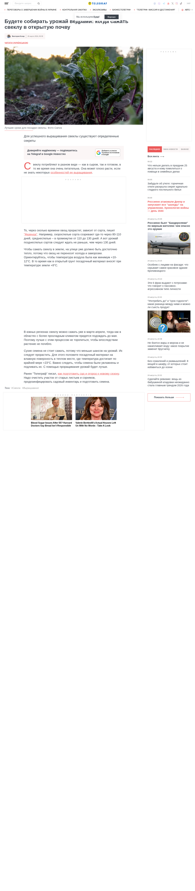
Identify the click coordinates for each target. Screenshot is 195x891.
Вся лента (153, 156)
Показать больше (164, 397)
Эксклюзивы (99, 10)
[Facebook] (155, 3)
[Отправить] (38, 3)
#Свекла (15, 388)
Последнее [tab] (154, 149)
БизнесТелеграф (121, 10)
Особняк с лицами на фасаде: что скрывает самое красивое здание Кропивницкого (168, 267)
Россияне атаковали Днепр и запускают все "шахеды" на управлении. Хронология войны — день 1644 (168, 206)
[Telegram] (164, 3)
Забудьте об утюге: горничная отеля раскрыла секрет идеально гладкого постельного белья (167, 186)
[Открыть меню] (6, 3)
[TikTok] (181, 3)
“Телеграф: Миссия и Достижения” (155, 10)
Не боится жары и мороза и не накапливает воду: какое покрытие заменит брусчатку (168, 345)
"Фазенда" (30, 234)
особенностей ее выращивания (71, 172)
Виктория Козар (18, 36)
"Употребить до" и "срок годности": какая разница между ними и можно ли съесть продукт (169, 304)
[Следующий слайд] (192, 10)
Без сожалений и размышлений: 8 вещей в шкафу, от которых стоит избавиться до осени (168, 364)
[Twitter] (173, 3)
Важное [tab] (185, 149)
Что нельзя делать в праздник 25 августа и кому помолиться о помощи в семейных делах (167, 168)
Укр (188, 3)
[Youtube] (168, 3)
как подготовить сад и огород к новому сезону (88, 373)
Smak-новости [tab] (170, 149)
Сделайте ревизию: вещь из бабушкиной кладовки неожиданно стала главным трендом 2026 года (168, 382)
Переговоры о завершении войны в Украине (32, 10)
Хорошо (111, 17)
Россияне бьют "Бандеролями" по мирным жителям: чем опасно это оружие (169, 225)
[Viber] (159, 3)
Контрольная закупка (74, 10)
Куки (96, 17)
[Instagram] (177, 3)
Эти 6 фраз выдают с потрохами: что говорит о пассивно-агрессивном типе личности (167, 285)
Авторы (189, 10)
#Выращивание (30, 388)
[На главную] (97, 3)
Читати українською (16, 43)
